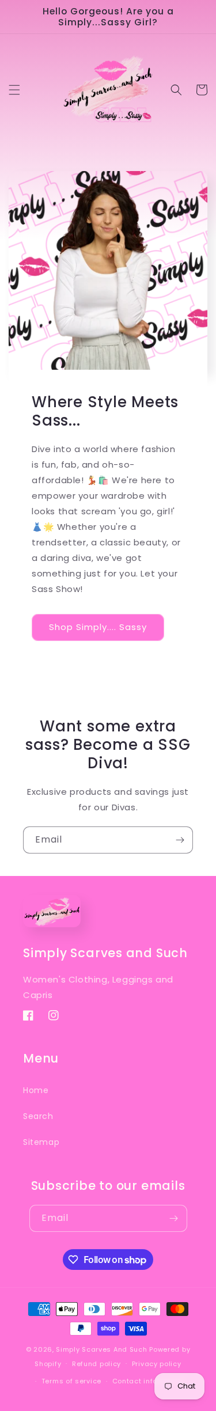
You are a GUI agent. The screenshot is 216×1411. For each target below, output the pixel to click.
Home (35, 1090)
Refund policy (96, 1363)
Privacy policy (156, 1363)
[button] (14, 90)
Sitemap (41, 1142)
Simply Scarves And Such (101, 1349)
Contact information (148, 1381)
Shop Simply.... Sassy (98, 627)
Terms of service (71, 1381)
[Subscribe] (179, 840)
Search (38, 1116)
